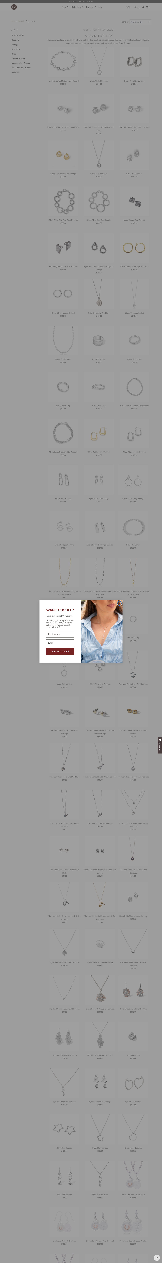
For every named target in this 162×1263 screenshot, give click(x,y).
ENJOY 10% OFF (60, 651)
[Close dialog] (119, 603)
